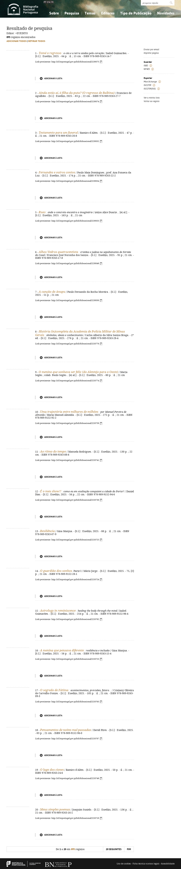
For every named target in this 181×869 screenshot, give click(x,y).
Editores (108, 13)
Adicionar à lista (53, 78)
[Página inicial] (23, 9)
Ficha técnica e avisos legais (146, 863)
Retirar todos (36, 41)
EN (48, 2)
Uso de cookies (124, 863)
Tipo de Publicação (135, 13)
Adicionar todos (17, 41)
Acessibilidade (167, 863)
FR (52, 2)
